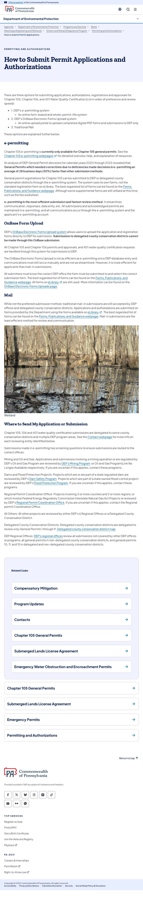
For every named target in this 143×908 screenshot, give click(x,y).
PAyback (9, 845)
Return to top (127, 758)
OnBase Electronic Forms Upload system (39, 232)
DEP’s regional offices (48, 536)
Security (69, 886)
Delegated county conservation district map (86, 529)
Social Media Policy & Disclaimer (91, 886)
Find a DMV (10, 827)
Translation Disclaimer (52, 886)
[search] (128, 9)
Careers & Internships (16, 860)
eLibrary (55, 282)
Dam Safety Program (43, 479)
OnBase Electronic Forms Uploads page (30, 286)
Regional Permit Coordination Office (40, 502)
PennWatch (10, 866)
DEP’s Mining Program (76, 463)
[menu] (135, 9)
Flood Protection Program (51, 483)
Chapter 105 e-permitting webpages (30, 156)
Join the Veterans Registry (18, 839)
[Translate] (120, 9)
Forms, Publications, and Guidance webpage (68, 316)
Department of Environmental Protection (31, 18)
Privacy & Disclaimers (29, 886)
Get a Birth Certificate (16, 833)
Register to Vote (13, 821)
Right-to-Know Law (15, 872)
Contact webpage (100, 437)
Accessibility (10, 886)
